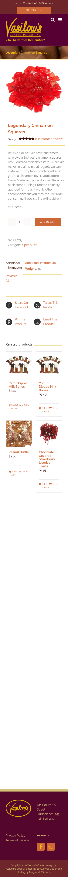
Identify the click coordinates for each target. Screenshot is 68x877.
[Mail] (51, 847)
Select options (15, 406)
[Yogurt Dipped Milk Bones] (49, 365)
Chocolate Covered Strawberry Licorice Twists (47, 459)
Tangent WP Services (40, 872)
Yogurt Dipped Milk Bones (47, 386)
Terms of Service (17, 840)
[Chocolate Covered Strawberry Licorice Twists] (49, 434)
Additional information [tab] (13, 265)
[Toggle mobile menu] (60, 20)
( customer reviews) (49, 139)
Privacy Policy (15, 835)
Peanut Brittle (19, 452)
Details (25, 404)
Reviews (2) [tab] (11, 278)
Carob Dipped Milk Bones (19, 384)
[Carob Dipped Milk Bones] (19, 365)
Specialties (29, 245)
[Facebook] (41, 847)
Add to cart (48, 222)
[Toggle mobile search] (53, 20)
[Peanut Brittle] (19, 434)
